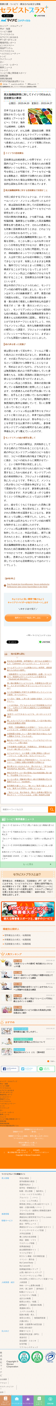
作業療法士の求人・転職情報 (18, 939)
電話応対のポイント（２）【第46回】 (30, 1052)
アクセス (3, 1383)
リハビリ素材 (6, 31)
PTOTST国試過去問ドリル (12, 81)
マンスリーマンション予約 (30, 1276)
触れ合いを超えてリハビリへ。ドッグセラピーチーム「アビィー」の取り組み (29, 741)
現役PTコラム (6, 48)
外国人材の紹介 (26, 1328)
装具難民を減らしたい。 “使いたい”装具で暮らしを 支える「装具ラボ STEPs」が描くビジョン (29, 787)
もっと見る (28, 864)
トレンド (4, 70)
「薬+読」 (34, 1130)
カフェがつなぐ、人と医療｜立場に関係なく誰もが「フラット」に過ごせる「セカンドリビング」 (28, 754)
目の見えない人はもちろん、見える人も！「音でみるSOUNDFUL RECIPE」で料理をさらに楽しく (29, 767)
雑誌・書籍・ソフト (27, 1240)
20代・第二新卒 (26, 1289)
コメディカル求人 (26, 1311)
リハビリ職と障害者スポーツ (13, 73)
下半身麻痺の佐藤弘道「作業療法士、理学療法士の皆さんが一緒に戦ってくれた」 (29, 748)
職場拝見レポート (8, 42)
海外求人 (40, 1191)
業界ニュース (6, 67)
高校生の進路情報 (26, 1214)
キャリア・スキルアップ (11, 26)
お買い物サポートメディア (30, 1272)
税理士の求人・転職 (27, 1302)
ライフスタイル (7, 51)
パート (35, 1198)
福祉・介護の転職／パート (30, 1207)
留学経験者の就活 (26, 1181)
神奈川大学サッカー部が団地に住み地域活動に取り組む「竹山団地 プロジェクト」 (29, 774)
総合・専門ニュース (27, 1224)
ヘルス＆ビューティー (10, 53)
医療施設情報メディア (28, 1269)
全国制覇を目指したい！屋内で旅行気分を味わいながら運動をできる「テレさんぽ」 (29, 735)
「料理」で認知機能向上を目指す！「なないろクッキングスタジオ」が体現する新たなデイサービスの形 (29, 728)
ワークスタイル (7, 34)
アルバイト (24, 1198)
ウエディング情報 (26, 1243)
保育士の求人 (25, 1318)
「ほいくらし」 (39, 1137)
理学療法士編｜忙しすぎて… (26, 1032)
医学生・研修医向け (27, 1188)
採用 (1, 1392)
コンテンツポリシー (42, 1152)
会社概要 (3, 1379)
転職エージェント (26, 1292)
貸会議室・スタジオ (27, 1341)
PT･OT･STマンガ (8, 40)
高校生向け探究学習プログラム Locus (35, 1217)
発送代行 (23, 1337)
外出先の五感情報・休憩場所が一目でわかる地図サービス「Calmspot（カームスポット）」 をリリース (29, 662)
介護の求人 (24, 1321)
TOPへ (52, 1061)
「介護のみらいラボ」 (28, 1144)
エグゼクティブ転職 (27, 1295)
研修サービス (25, 1331)
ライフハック (6, 59)
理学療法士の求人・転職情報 (18, 935)
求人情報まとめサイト (28, 1221)
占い (2, 62)
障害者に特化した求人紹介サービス (34, 1204)
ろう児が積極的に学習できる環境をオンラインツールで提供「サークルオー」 (29, 693)
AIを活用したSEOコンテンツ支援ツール (36, 1279)
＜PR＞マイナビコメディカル (38, 635)
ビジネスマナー (7, 45)
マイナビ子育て (26, 1253)
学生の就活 (24, 1178)
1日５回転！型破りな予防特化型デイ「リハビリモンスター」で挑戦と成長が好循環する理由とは (29, 761)
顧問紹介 (23, 1305)
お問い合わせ (21, 1150)
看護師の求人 (25, 1308)
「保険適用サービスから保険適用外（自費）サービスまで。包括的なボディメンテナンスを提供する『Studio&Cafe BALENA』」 (29, 676)
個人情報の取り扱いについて (18, 1152)
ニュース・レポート (9, 65)
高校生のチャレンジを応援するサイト (35, 1227)
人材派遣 (23, 1282)
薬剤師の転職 (36, 1305)
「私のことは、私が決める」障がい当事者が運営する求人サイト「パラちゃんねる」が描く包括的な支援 (29, 793)
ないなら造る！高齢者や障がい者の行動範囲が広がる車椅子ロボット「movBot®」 (29, 780)
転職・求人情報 (26, 1191)
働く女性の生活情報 (27, 1237)
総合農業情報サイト (27, 1250)
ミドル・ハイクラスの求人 (30, 1194)
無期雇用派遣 (39, 1318)
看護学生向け (25, 1185)
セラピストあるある (9, 37)
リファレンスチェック (28, 1347)
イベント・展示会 (26, 1259)
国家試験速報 (6, 78)
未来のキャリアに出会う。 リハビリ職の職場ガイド (23, 852)
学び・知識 (5, 29)
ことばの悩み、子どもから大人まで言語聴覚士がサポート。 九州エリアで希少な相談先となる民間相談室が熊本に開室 (29, 707)
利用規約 (36, 1150)
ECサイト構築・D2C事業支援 (32, 1256)
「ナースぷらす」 (18, 1137)
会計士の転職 (25, 1298)
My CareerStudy (26, 1263)
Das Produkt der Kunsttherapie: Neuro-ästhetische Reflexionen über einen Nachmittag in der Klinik (28, 585)
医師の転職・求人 (26, 1315)
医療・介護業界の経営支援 (30, 1324)
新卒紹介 (40, 1289)
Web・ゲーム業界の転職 (29, 1285)
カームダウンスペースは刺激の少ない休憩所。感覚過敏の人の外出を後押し (29, 669)
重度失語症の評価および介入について (29, 1042)
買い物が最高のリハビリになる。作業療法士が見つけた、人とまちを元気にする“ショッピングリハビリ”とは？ (29, 685)
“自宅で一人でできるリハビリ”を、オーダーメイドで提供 (29, 715)
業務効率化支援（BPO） (29, 1334)
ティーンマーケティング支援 (31, 1230)
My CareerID (24, 1266)
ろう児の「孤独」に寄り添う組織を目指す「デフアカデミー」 (29, 700)
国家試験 (4, 76)
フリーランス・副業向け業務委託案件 (35, 1210)
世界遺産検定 (25, 1246)
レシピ (3, 56)
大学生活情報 (25, 1233)
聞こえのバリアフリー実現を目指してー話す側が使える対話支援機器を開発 (29, 722)
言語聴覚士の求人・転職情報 (18, 944)
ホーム (5, 84)
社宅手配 (23, 1344)
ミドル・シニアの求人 (28, 1201)
